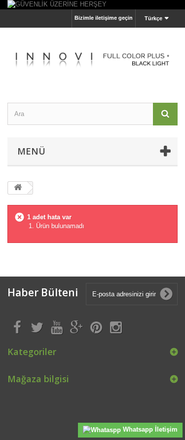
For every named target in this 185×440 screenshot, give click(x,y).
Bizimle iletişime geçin (103, 18)
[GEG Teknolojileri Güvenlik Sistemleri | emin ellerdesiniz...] (92, 56)
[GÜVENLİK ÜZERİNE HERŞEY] (92, 4)
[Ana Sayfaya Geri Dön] (17, 188)
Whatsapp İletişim (149, 429)
